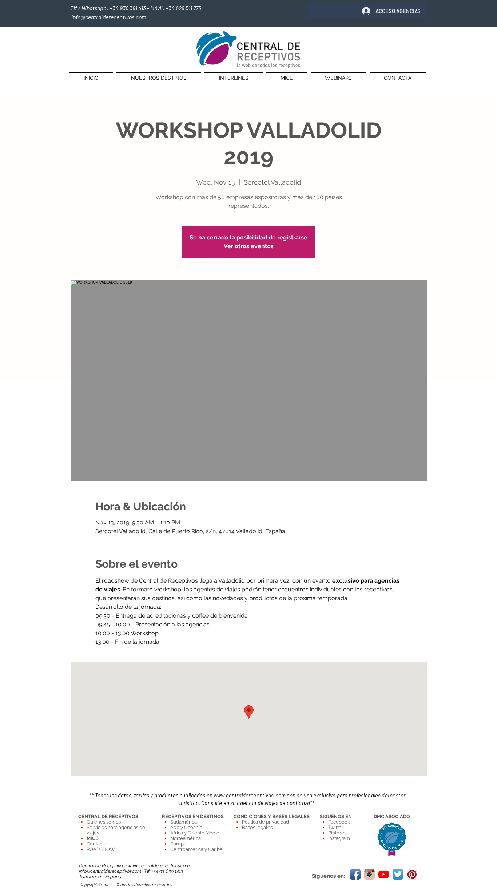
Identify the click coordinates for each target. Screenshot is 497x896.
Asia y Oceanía (186, 827)
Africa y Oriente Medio (194, 833)
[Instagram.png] (369, 874)
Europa (178, 844)
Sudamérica (183, 822)
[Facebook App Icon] (355, 874)
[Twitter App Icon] (398, 874)
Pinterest (338, 833)
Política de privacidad (265, 822)
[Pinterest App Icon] (412, 874)
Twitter (335, 827)
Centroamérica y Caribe (196, 849)
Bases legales (257, 827)
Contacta (96, 844)
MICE (92, 838)
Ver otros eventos (249, 246)
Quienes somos (104, 822)
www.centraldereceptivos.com (250, 795)
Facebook (339, 822)
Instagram (339, 838)
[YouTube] (383, 874)
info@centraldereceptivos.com (110, 871)
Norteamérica (185, 838)
